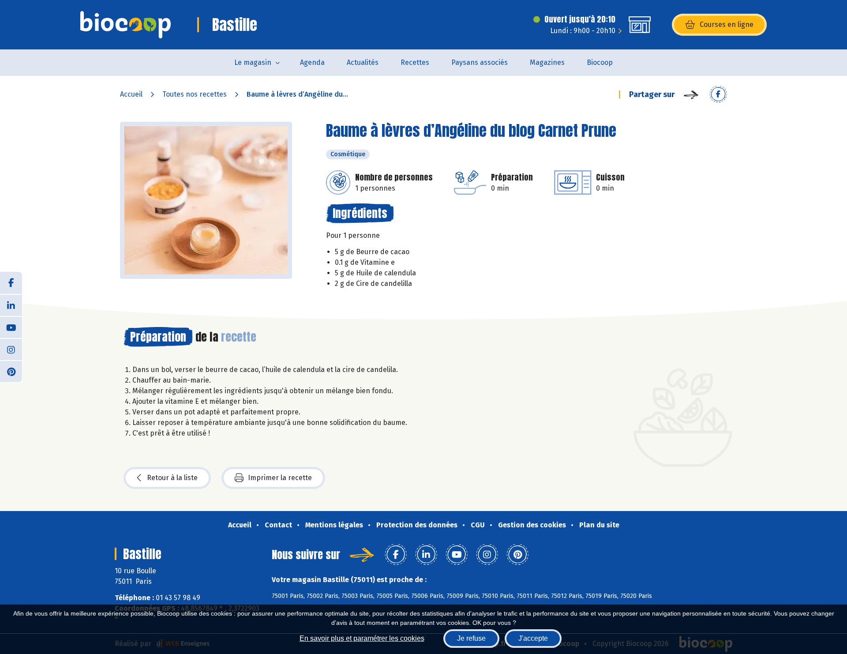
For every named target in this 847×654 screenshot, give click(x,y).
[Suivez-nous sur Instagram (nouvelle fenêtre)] (11, 349)
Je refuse (471, 638)
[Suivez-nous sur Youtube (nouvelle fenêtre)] (11, 327)
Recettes (415, 62)
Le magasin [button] (252, 62)
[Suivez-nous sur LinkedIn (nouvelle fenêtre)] (11, 305)
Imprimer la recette (280, 478)
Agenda (312, 62)
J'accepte (533, 638)
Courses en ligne (726, 24)
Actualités (363, 62)
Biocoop (600, 62)
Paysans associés (479, 62)
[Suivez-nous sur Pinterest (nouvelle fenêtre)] (11, 371)
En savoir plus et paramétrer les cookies (362, 638)
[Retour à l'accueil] (125, 24)
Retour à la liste (172, 478)
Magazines (547, 62)
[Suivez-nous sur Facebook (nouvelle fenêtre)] (11, 283)
